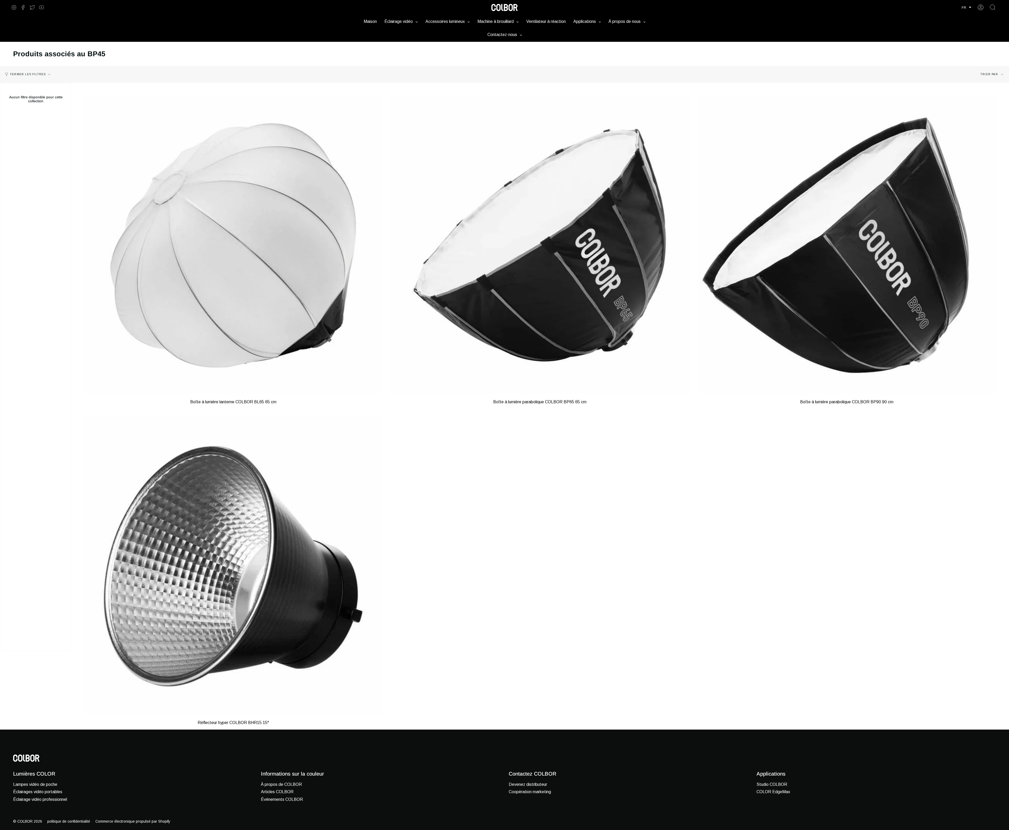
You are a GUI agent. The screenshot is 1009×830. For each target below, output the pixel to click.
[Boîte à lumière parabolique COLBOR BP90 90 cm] (847, 245)
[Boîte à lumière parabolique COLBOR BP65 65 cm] (540, 245)
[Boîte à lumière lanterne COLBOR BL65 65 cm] (233, 245)
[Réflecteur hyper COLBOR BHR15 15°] (233, 566)
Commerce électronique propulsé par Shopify (132, 821)
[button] (967, 7)
